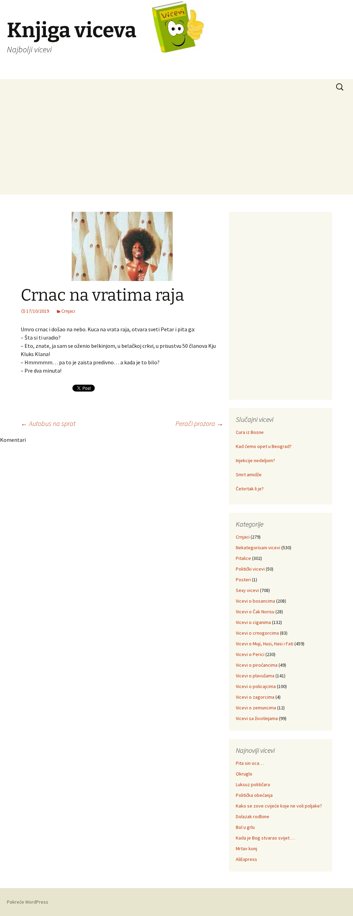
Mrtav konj (246, 848)
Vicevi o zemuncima (256, 708)
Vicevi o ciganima (253, 622)
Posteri (243, 579)
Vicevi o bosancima (255, 601)
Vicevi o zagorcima (255, 697)
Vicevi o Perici (250, 654)
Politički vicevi (250, 569)
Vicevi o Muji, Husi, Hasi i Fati (264, 644)
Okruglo (244, 774)
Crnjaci (68, 311)
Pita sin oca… (250, 763)
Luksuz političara (253, 784)
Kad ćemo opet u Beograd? (264, 446)
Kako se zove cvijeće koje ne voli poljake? (279, 806)
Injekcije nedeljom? (255, 460)
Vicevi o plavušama (255, 676)
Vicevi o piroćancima (257, 665)
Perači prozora (199, 423)
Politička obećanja (254, 795)
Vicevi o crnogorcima (257, 633)
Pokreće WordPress (27, 902)
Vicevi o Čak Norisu (255, 611)
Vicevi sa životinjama (257, 718)
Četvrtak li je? (250, 489)
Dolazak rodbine (252, 816)
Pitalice (243, 558)
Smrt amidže (249, 474)
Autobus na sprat (48, 423)
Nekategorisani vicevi (258, 547)
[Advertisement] (176, 146)
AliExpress (246, 859)
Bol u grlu (245, 827)
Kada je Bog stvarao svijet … (265, 838)
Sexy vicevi (247, 590)
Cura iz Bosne (250, 432)
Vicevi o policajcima (256, 686)
